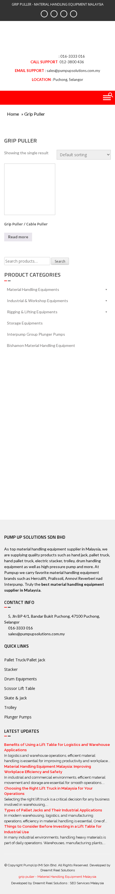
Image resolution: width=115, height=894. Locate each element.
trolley (69, 560)
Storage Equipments (25, 323)
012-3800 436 (71, 62)
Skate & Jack (15, 698)
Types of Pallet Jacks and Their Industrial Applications (53, 810)
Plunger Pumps (18, 717)
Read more (18, 236)
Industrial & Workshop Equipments (37, 300)
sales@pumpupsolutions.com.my (73, 70)
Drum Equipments (20, 678)
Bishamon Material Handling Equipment (41, 345)
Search (60, 261)
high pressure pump (58, 566)
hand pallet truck (18, 560)
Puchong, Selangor (68, 79)
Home (13, 113)
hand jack (79, 554)
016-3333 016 (72, 56)
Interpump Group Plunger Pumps (36, 334)
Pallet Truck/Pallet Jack (24, 659)
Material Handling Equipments (33, 289)
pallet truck (99, 554)
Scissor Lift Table (19, 688)
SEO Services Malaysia (87, 883)
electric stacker (48, 560)
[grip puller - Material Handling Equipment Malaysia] (57, 39)
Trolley (10, 707)
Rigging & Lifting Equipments (32, 311)
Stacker (11, 669)
